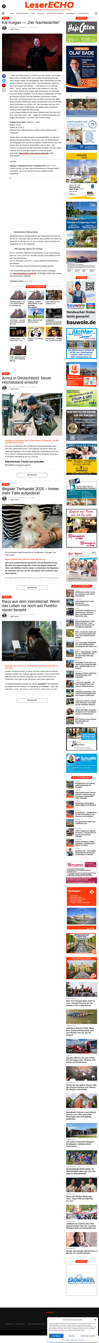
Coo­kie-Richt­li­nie (65, 1340)
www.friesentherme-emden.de (24, 273)
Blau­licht (41, 13)
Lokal (33, 13)
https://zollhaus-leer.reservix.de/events (33, 153)
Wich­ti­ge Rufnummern (55, 13)
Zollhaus (28, 281)
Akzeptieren (56, 1336)
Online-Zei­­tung (22, 13)
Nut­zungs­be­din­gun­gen (36, 1324)
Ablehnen (72, 1336)
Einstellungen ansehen (88, 1336)
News (12, 13)
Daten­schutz (74, 1340)
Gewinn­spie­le (83, 13)
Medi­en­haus (70, 13)
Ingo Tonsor (15, 29)
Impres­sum (81, 1340)
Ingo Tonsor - (15, 389)
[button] (95, 1320)
